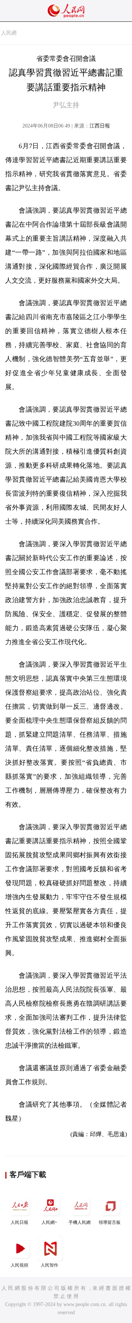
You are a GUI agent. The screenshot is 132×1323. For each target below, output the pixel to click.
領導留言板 (110, 1222)
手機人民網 (80, 1222)
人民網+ (49, 1222)
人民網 (8, 33)
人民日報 (19, 1222)
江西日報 (99, 126)
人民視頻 (19, 1265)
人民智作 (49, 1265)
